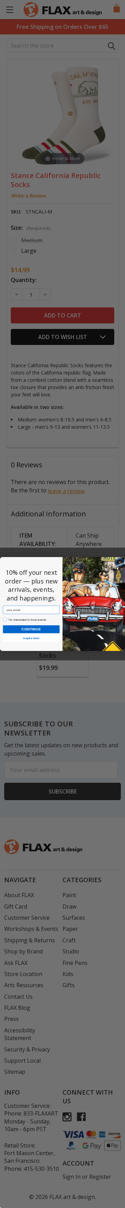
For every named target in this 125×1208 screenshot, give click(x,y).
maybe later (31, 638)
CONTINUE (31, 629)
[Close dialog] (120, 562)
